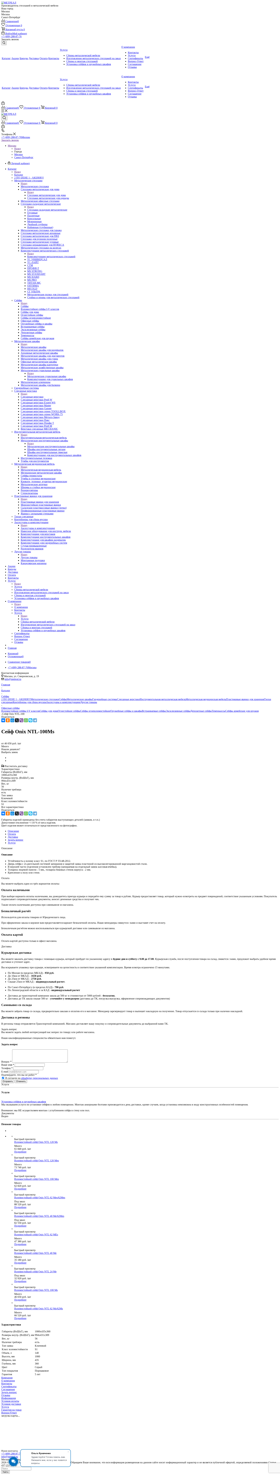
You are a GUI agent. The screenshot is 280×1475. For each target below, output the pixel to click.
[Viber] (21, 720)
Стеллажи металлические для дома (46, 195)
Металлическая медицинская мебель (41, 469)
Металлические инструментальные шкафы (51, 446)
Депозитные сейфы (201, 711)
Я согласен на (31, 1078)
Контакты (6, 1383)
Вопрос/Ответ (9, 1412)
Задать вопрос (9, 1392)
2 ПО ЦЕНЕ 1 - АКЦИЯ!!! (16, 699)
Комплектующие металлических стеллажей (51, 256)
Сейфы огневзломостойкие (95, 711)
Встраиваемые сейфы (154, 711)
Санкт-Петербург (23, 157)
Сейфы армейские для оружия (242, 711)
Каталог (18, 174)
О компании (21, 607)
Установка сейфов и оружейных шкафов (23, 1101)
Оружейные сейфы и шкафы (126, 711)
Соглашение (8, 1389)
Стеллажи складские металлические (47, 209)
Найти (5, 1472)
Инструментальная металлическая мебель (44, 437)
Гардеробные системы (104, 699)
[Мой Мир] (12, 720)
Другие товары (29, 557)
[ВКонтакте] (3, 720)
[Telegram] (35, 720)
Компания (6, 1377)
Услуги (18, 586)
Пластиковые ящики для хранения (40, 502)
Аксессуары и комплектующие (38, 528)
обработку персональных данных (39, 1078)
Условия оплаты (10, 1401)
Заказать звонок (10, 140)
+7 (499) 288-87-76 (11, 36)
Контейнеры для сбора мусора (29, 702)
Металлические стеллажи (35, 186)
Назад (17, 148)
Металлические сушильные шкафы (46, 376)
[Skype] (30, 720)
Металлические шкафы (33, 347)
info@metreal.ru (13, 679)
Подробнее (20, 1151)
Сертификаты (9, 1386)
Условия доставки (11, 1404)
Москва (18, 154)
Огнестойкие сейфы (69, 711)
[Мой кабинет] (3, 103)
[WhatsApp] (26, 720)
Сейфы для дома (49, 711)
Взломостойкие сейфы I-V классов (20, 711)
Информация (8, 1398)
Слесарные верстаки (32, 396)
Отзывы (5, 1395)
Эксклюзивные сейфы (178, 711)
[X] (17, 720)
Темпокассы (218, 711)
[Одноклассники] (8, 720)
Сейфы (25, 306)
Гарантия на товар (11, 1409)
